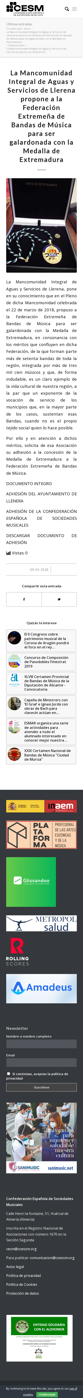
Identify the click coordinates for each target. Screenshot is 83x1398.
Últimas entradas (19, 24)
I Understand (47, 1394)
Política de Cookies (21, 1284)
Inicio (27, 28)
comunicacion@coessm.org (52, 1257)
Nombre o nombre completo (28, 1036)
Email (10, 1055)
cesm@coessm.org (21, 1248)
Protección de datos (22, 1293)
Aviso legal (15, 1266)
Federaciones (16, 45)
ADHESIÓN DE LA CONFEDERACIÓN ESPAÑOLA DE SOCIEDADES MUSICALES (41, 518)
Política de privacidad (23, 1275)
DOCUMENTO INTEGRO (29, 483)
